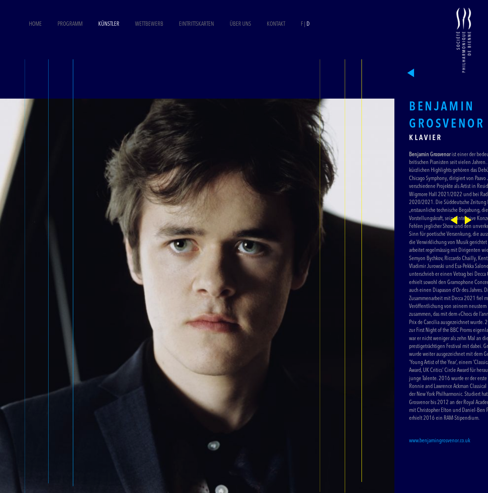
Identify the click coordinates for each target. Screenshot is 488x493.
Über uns (240, 24)
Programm (70, 24)
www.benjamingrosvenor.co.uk (439, 441)
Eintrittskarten (197, 24)
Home (35, 24)
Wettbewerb (149, 24)
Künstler (108, 24)
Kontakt (276, 24)
